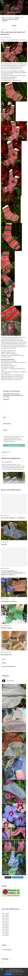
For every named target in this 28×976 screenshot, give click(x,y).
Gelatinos (5, 368)
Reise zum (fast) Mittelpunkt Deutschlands (15, 362)
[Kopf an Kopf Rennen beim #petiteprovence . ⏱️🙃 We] (14, 744)
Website (5, 430)
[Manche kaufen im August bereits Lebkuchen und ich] (14, 768)
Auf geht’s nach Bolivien (9, 367)
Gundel (6, 353)
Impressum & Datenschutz (8, 666)
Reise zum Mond (8, 364)
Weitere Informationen (18, 974)
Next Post (5, 452)
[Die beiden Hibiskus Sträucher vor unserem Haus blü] (14, 815)
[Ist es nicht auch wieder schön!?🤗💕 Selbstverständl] (14, 791)
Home (3, 659)
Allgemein (3, 29)
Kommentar (6, 399)
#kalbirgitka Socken (6, 628)
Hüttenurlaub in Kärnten (10, 361)
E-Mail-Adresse (7, 423)
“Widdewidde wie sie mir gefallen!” (11, 371)
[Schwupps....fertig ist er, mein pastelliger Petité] (14, 696)
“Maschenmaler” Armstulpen (9, 601)
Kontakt (4, 663)
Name (5, 417)
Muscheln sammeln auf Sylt (10, 365)
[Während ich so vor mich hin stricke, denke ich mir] (14, 720)
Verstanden (8, 974)
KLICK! (10, 74)
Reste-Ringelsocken (6, 654)
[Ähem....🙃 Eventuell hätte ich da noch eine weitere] (14, 863)
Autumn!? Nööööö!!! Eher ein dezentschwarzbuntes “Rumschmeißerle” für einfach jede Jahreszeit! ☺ (13, 573)
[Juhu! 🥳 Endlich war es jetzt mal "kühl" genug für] (14, 839)
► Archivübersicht (6, 949)
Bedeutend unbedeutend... (11, 458)
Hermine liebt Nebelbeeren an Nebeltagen (13, 518)
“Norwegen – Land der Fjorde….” (14, 379)
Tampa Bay (4, 544)
